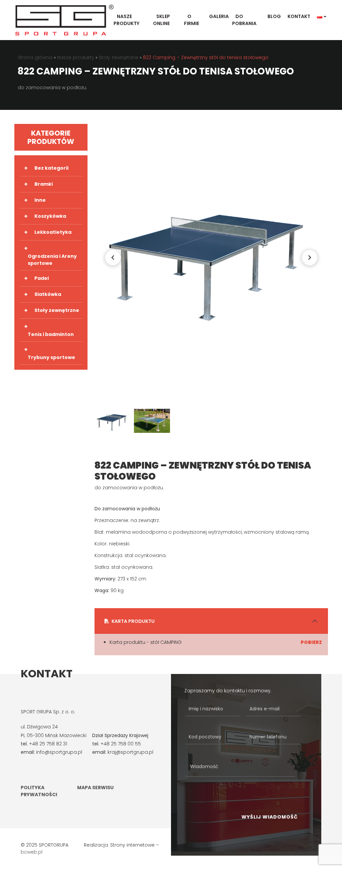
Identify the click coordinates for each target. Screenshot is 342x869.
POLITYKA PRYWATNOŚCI (39, 791)
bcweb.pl (31, 852)
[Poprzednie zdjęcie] (113, 257)
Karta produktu (133, 621)
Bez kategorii (51, 168)
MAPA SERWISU (95, 787)
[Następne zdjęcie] (309, 257)
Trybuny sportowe (51, 357)
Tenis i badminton (51, 334)
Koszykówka (50, 216)
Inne (40, 200)
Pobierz (311, 642)
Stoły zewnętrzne (118, 57)
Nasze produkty (126, 20)
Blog (274, 16)
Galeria (219, 16)
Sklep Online (161, 20)
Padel (41, 278)
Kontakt (299, 16)
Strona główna (35, 57)
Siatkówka (47, 294)
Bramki (43, 184)
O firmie (191, 20)
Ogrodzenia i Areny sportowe (52, 260)
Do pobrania (244, 20)
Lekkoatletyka (52, 232)
